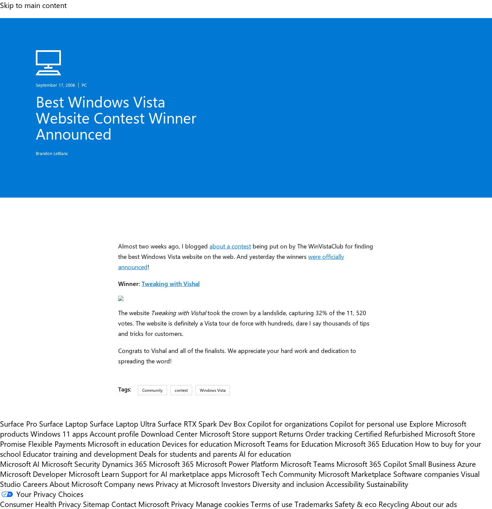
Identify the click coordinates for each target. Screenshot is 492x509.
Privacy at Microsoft (187, 484)
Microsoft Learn (94, 474)
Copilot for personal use (368, 424)
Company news (129, 484)
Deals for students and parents (188, 454)
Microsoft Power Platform (237, 464)
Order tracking (328, 434)
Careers (35, 484)
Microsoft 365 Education (374, 444)
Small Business (432, 464)
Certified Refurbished (388, 434)
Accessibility (345, 484)
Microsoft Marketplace (354, 474)
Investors (235, 484)
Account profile (114, 434)
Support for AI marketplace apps (174, 474)
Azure (466, 464)
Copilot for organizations (288, 424)
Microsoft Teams (307, 464)
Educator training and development (80, 454)
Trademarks (314, 504)
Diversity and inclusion (288, 484)
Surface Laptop (63, 424)
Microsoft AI (19, 464)
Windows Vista (213, 390)
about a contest (230, 246)
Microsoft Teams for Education (283, 444)
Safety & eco (356, 504)
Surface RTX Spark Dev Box (202, 424)
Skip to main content (33, 5)
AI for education (265, 454)
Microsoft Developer (33, 474)
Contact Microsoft (140, 504)
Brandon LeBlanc (52, 153)
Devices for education (197, 444)
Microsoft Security (71, 464)
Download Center (169, 434)
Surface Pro (18, 424)
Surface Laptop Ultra (123, 424)
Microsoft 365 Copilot (371, 464)
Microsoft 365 (171, 464)
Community (152, 390)
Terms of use (272, 504)
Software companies (426, 474)
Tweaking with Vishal (171, 283)
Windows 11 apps (59, 434)
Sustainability (387, 484)
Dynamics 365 (124, 464)
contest (181, 390)
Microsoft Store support (238, 434)
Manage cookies (222, 504)
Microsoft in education (124, 444)
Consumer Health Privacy (40, 504)
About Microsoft (76, 484)
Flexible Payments (57, 444)
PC (84, 85)
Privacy (183, 504)
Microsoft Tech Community (272, 474)
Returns (291, 434)
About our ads (434, 504)
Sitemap (96, 504)
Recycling (394, 504)
